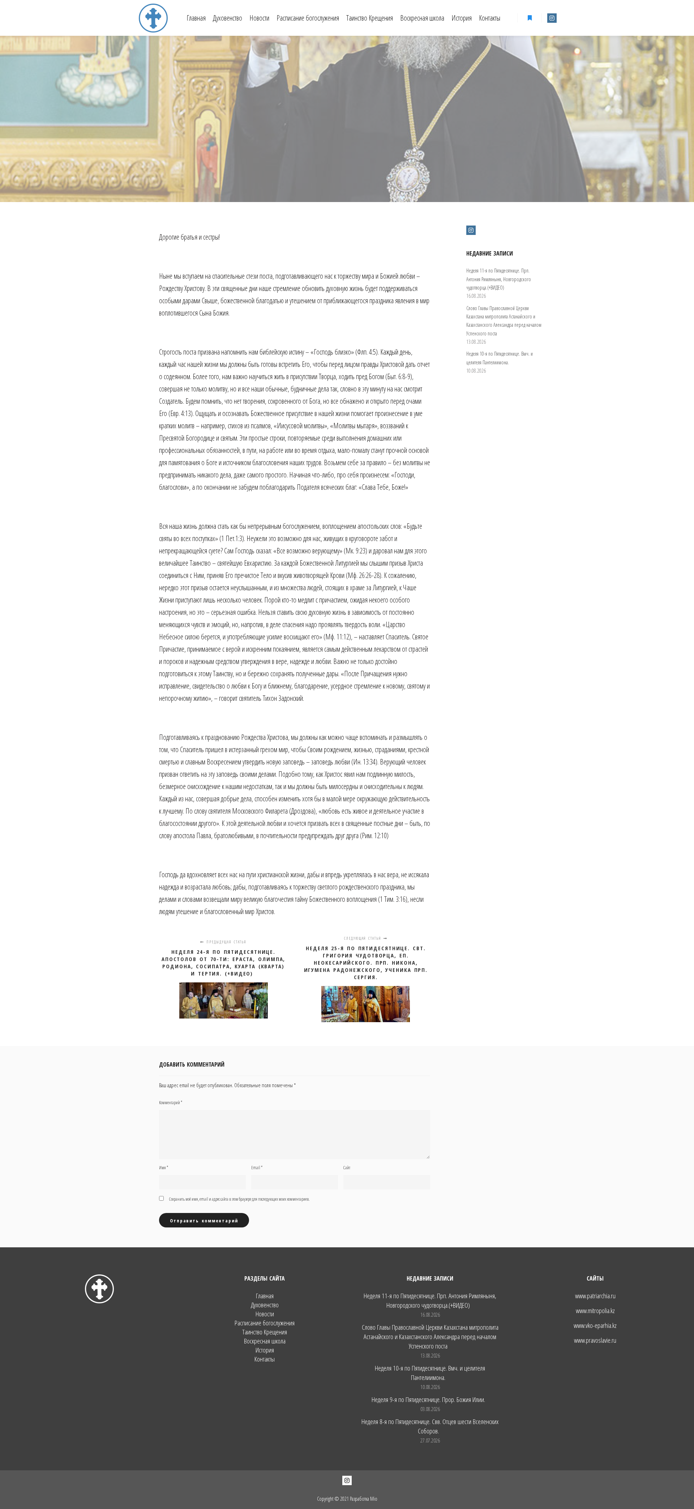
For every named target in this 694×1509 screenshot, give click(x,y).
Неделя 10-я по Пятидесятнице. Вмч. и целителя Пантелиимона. (430, 1372)
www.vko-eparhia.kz (595, 1325)
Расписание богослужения (265, 1323)
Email (256, 1168)
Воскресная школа (265, 1341)
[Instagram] (552, 18)
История (265, 1350)
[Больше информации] (529, 18)
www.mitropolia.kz (595, 1310)
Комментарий (170, 1102)
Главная (265, 1295)
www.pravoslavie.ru (595, 1340)
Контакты (264, 1359)
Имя (163, 1168)
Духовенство (265, 1304)
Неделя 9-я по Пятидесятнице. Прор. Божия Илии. (428, 1399)
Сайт (346, 1168)
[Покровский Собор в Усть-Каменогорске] (153, 18)
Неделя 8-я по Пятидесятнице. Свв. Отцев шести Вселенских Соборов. (429, 1426)
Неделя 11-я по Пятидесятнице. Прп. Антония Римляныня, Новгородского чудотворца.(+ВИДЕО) (498, 279)
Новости (265, 1314)
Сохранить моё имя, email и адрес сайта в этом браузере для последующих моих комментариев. (239, 1199)
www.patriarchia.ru (595, 1295)
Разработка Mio (363, 1498)
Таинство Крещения (264, 1332)
